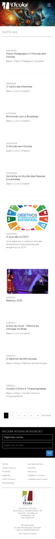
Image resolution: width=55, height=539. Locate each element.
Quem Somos (9, 468)
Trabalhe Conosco (36, 475)
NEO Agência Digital (27, 533)
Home (5, 464)
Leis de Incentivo (36, 464)
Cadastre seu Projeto (38, 479)
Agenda (6, 475)
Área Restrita (8, 483)
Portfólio (6, 471)
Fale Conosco (8, 479)
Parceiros (32, 471)
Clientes (31, 468)
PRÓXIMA (46, 415)
